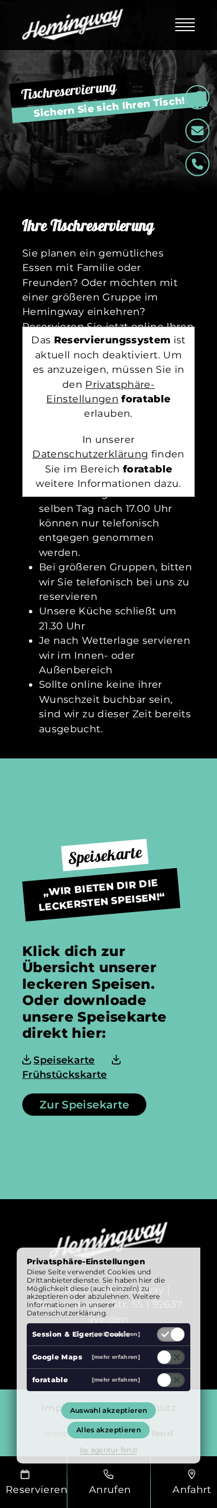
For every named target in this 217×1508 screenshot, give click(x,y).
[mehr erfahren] (116, 1334)
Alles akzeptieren (108, 1430)
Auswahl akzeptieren (108, 1410)
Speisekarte (64, 1060)
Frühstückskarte (64, 1074)
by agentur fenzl (108, 1450)
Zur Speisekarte (84, 1104)
